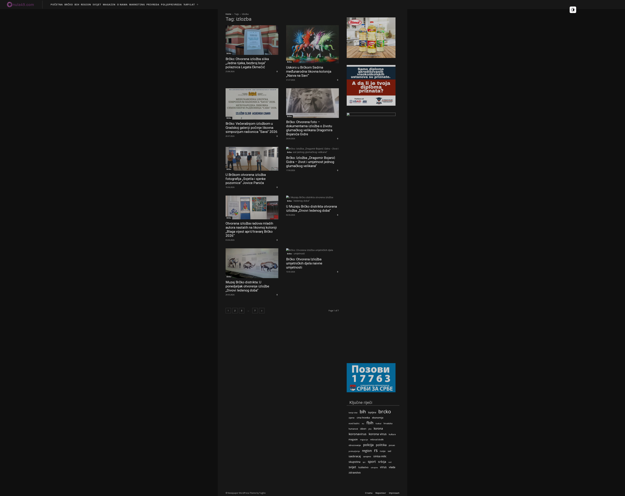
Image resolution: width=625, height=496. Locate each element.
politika (381, 445)
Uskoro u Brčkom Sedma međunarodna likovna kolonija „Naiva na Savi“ (308, 71)
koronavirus (357, 434)
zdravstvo (355, 472)
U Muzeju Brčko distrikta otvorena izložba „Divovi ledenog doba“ (311, 209)
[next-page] (261, 310)
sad (389, 451)
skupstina (354, 462)
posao (392, 445)
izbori (363, 428)
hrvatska (388, 423)
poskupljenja (354, 451)
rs (376, 450)
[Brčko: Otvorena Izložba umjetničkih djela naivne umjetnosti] (312, 251)
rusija (382, 451)
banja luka (353, 412)
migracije (364, 440)
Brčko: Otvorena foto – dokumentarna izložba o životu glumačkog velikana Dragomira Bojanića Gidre (309, 128)
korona (378, 428)
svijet (352, 467)
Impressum (394, 493)
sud (389, 462)
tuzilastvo (363, 467)
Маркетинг (380, 493)
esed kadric (354, 423)
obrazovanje (355, 445)
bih (363, 411)
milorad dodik (376, 439)
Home (228, 14)
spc (364, 462)
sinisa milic (379, 456)
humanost (353, 428)
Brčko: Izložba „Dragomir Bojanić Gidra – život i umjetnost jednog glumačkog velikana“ (310, 162)
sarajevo (367, 456)
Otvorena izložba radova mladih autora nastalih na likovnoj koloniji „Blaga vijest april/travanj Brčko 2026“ (251, 229)
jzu (369, 428)
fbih (369, 423)
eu (363, 423)
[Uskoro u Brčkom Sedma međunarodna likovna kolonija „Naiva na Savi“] (312, 44)
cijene (351, 417)
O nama (368, 493)
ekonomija (377, 417)
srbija (382, 461)
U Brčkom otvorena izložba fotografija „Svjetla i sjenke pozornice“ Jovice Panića (246, 179)
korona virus (378, 434)
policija (368, 444)
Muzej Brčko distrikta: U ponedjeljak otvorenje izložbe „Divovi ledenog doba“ (247, 286)
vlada (392, 467)
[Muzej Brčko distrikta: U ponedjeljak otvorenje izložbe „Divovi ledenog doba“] (252, 263)
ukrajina (374, 467)
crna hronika (363, 417)
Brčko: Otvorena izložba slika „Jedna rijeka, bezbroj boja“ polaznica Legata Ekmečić (247, 63)
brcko (384, 411)
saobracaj (355, 456)
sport (372, 461)
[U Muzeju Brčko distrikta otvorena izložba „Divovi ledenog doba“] (312, 199)
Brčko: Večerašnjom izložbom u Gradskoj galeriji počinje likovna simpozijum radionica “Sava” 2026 (251, 128)
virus (383, 467)
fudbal (378, 423)
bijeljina (372, 412)
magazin (353, 439)
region (367, 450)
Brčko (229, 53)
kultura (392, 434)
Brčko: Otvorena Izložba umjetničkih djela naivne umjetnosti (304, 263)
